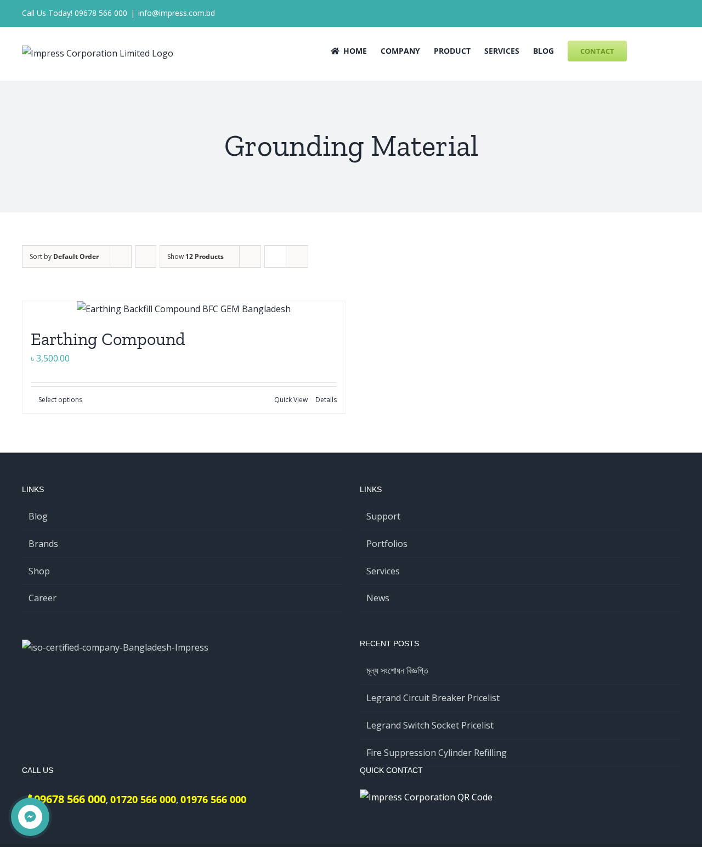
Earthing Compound (108, 339)
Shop (39, 571)
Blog (38, 516)
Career (42, 598)
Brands (43, 544)
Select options (60, 399)
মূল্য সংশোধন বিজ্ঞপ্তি (397, 670)
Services (383, 571)
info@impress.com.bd (176, 13)
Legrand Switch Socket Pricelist (430, 725)
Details (326, 399)
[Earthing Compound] (183, 309)
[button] (663, 50)
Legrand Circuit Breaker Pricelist (433, 698)
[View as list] (297, 256)
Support (383, 516)
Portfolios (386, 544)
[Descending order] (145, 256)
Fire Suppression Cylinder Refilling (436, 753)
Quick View (291, 399)
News (377, 598)
